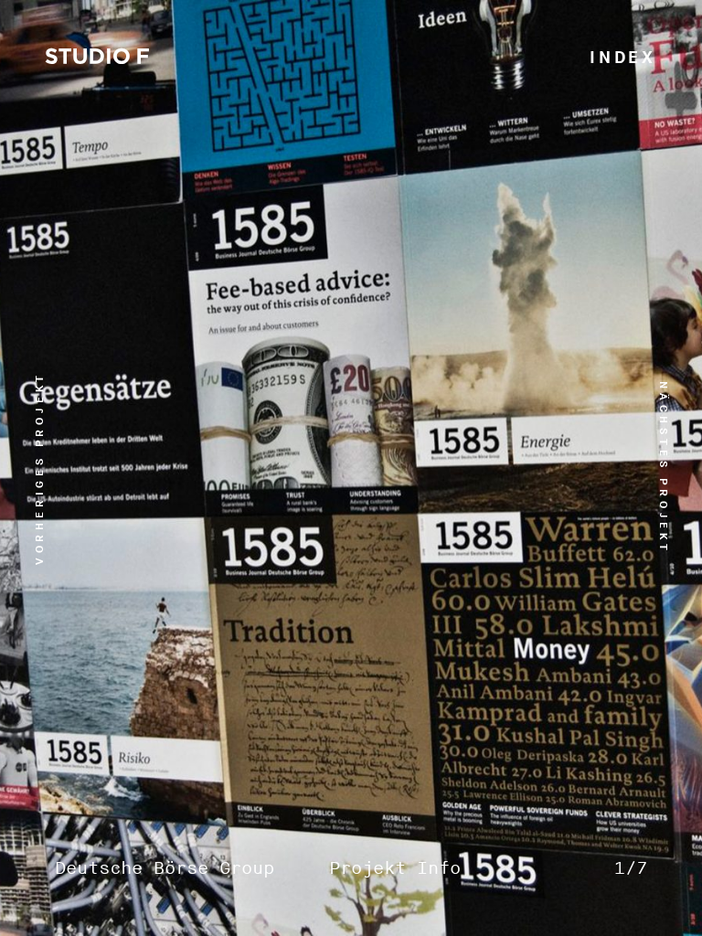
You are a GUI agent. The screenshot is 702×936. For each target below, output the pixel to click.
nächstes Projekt (663, 468)
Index (623, 58)
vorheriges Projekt (40, 468)
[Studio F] (97, 58)
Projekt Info (395, 868)
